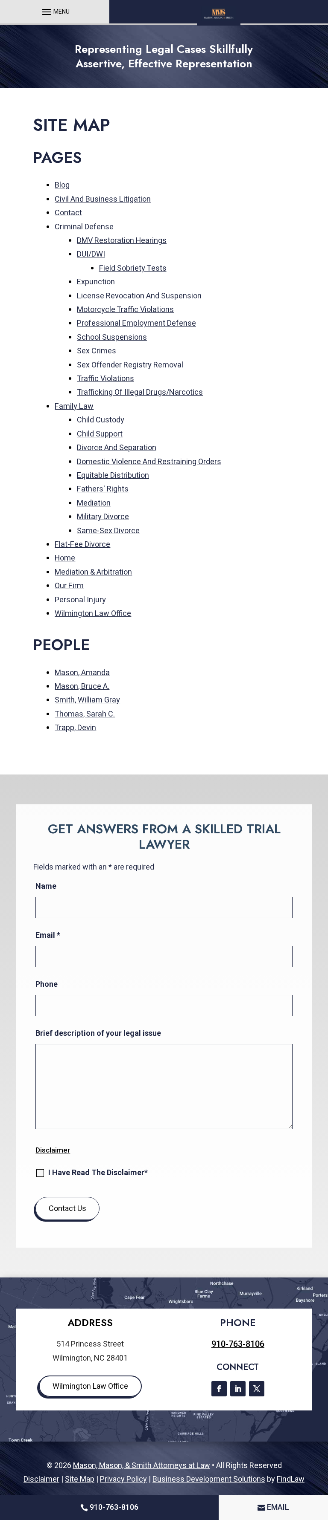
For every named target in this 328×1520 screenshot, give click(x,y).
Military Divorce (103, 517)
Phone (46, 984)
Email (47, 934)
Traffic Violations (105, 378)
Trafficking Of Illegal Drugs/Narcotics (140, 392)
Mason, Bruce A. (82, 686)
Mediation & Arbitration (93, 572)
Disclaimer (52, 1150)
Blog (62, 185)
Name (45, 885)
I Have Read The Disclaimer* (98, 1172)
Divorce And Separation (116, 448)
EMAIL (278, 1507)
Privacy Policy (123, 1478)
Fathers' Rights (103, 489)
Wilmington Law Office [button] (90, 1385)
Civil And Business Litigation (103, 199)
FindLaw (291, 1478)
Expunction (96, 282)
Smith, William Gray (87, 700)
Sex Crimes (96, 351)
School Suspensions (112, 337)
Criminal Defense (84, 227)
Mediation (94, 503)
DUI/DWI (91, 254)
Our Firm (69, 586)
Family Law (74, 406)
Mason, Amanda (82, 673)
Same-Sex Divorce (108, 531)
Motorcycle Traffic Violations (125, 309)
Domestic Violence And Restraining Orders (149, 462)
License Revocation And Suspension (139, 296)
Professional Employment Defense (136, 323)
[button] (55, 11)
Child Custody (100, 420)
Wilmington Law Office (93, 613)
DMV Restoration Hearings (122, 240)
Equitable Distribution (113, 475)
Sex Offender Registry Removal (130, 365)
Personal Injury (80, 600)
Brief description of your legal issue (98, 1033)
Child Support (100, 434)
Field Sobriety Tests (133, 268)
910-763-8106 (237, 1344)
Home (65, 558)
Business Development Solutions (208, 1478)
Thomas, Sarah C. (85, 714)
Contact (68, 213)
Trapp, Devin (75, 728)
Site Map (79, 1478)
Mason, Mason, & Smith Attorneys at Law (141, 1465)
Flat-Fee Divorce (82, 544)
